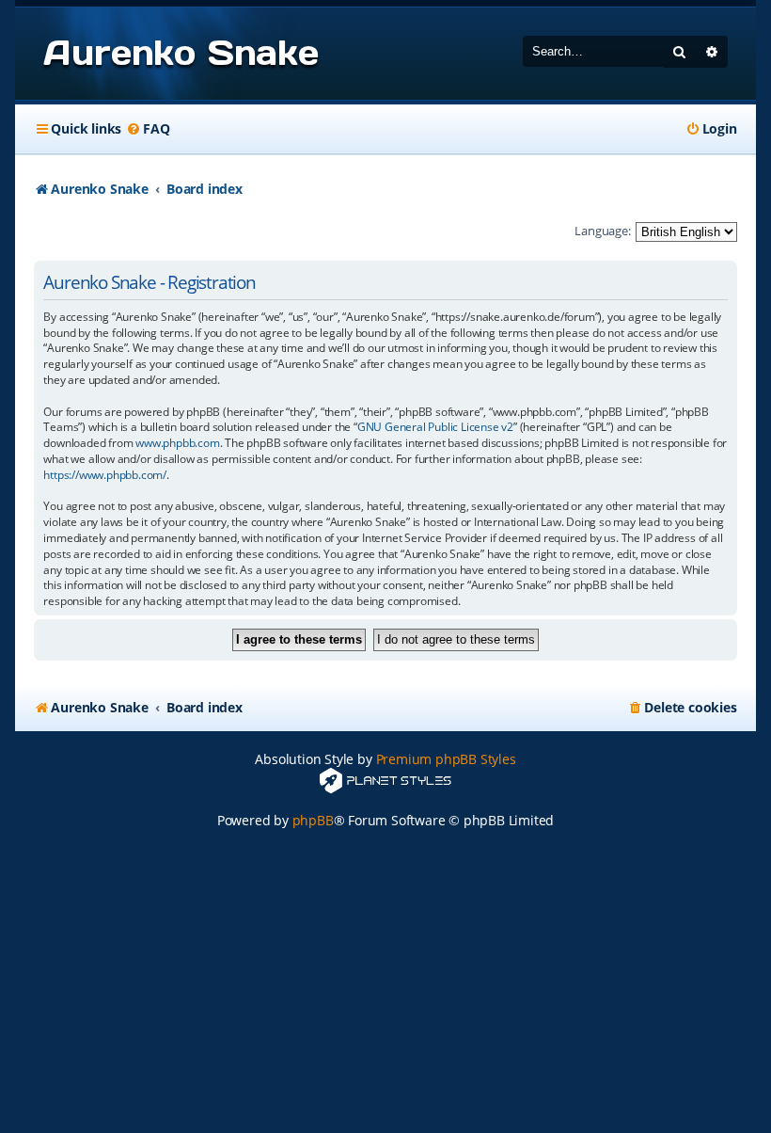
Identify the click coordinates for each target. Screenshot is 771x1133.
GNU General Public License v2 (435, 427)
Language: (602, 230)
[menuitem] (147, 129)
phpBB (313, 820)
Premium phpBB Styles (446, 759)
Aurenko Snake (180, 52)
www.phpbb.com (177, 443)
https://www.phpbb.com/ (104, 475)
